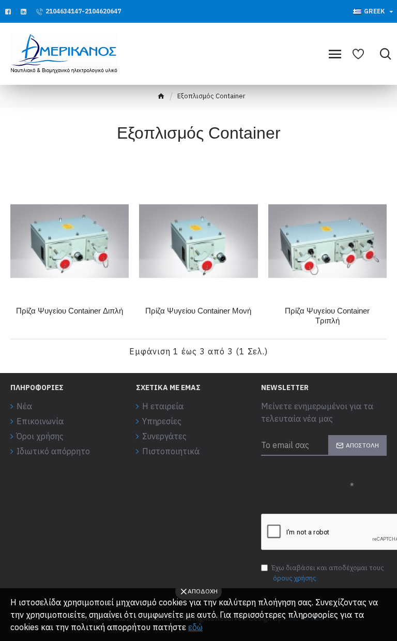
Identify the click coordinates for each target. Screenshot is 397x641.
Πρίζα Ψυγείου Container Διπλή (69, 310)
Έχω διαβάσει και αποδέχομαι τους (327, 573)
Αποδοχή (203, 591)
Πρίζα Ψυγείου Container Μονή (198, 310)
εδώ (195, 627)
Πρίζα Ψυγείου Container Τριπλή (327, 315)
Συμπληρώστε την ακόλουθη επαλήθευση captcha (297, 496)
